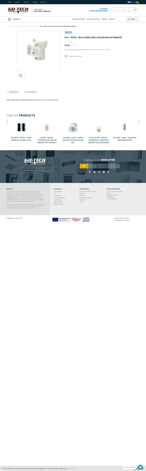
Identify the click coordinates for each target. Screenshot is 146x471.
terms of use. (70, 468)
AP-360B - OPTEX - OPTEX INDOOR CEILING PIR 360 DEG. (73, 140)
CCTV (55, 193)
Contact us (43, 2)
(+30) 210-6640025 (112, 199)
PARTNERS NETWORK (78, 19)
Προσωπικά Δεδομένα (86, 198)
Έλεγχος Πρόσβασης (59, 198)
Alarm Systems (58, 191)
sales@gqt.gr (110, 197)
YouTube (94, 172)
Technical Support (93, 19)
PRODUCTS (16, 19)
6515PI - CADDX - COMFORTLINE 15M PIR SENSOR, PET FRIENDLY (47, 140)
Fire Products (57, 195)
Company (17, 2)
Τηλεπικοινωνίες (58, 204)
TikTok (108, 172)
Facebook (90, 172)
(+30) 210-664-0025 (98, 11)
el (132, 2)
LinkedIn (103, 172)
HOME (9, 2)
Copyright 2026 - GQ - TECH (14, 218)
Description (13, 92)
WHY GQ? (26, 2)
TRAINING (104, 19)
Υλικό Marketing (30, 92)
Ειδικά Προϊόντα (58, 202)
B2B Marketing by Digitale (122, 220)
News (81, 202)
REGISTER (112, 19)
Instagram (99, 172)
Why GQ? (82, 195)
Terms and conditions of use (88, 191)
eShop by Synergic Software (122, 218)
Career (35, 2)
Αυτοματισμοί (58, 200)
